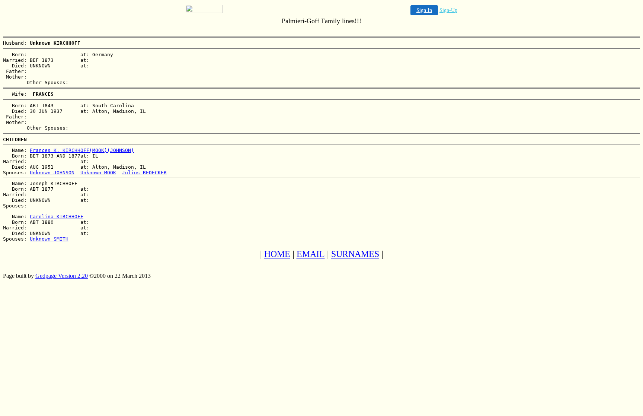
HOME (277, 254)
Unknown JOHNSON (52, 172)
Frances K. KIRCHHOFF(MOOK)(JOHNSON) (82, 150)
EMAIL (311, 254)
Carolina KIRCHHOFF (56, 216)
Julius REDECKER (144, 172)
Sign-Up (448, 10)
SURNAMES (355, 254)
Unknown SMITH (49, 239)
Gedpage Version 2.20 (61, 276)
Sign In (424, 10)
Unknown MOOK (98, 172)
